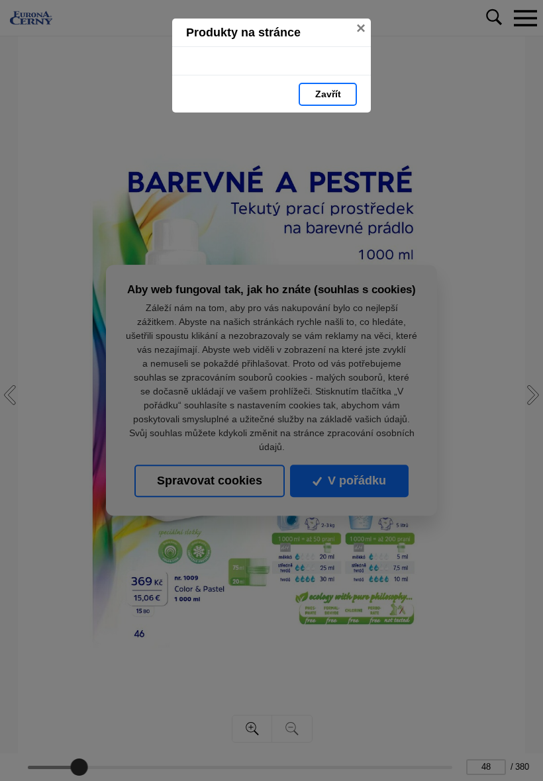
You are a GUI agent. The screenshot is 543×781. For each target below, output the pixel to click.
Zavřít (328, 94)
